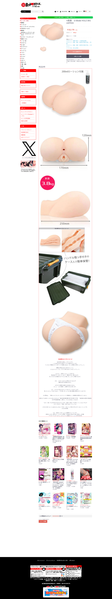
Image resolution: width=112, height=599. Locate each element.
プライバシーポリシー (26, 129)
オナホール (23, 42)
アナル (22, 58)
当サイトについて (25, 137)
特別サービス (24, 39)
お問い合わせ (72, 560)
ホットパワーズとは (25, 100)
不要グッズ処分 (24, 91)
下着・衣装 (23, 64)
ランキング (23, 24)
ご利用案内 (23, 103)
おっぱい (23, 44)
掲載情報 (23, 135)
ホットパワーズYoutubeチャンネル (27, 115)
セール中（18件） (25, 20)
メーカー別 (23, 40)
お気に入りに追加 (77, 56)
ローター (23, 54)
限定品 (22, 30)
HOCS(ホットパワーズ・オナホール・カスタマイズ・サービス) (28, 34)
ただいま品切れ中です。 (78, 51)
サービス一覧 (24, 74)
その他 (22, 68)
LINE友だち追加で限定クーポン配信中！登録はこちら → (65, 17)
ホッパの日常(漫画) (25, 118)
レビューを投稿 (43, 521)
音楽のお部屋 (24, 121)
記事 (22, 66)
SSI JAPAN (75, 48)
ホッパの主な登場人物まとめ (29, 157)
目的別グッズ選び (25, 76)
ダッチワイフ (24, 46)
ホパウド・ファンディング (27, 37)
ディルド (23, 56)
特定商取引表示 (24, 132)
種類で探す (75, 40)
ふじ (75, 415)
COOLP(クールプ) (25, 28)
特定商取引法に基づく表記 (62, 560)
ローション (23, 48)
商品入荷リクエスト (25, 85)
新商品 (22, 22)
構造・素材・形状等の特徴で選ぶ (81, 42)
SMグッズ (23, 62)
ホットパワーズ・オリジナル (27, 26)
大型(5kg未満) (83, 40)
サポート (23, 60)
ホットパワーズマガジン (27, 111)
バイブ (22, 52)
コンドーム (23, 50)
